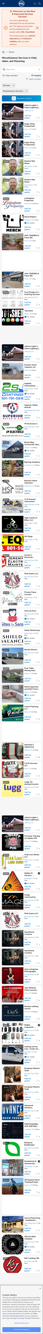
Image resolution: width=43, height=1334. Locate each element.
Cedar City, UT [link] (28, 111)
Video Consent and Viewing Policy (19, 1315)
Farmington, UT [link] (29, 878)
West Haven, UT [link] (29, 166)
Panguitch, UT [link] (29, 220)
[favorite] (37, 118)
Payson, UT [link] (28, 1185)
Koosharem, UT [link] (29, 465)
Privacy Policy (23, 1311)
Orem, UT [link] (27, 370)
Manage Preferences (21, 1323)
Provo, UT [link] (27, 129)
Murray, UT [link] (27, 204)
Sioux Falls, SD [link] (29, 1261)
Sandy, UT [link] (27, 673)
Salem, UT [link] (27, 692)
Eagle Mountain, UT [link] (30, 505)
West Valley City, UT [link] (30, 410)
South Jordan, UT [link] (29, 539)
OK (40, 1288)
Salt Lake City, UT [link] (30, 297)
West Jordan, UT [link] (29, 523)
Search (11, 52)
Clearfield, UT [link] (28, 1129)
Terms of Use (12, 1311)
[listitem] (21, 111)
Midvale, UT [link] (28, 750)
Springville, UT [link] (29, 1052)
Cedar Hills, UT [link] (29, 486)
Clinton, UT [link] (28, 448)
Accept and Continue (21, 1329)
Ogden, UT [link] (27, 314)
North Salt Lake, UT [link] (30, 427)
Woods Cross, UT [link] (30, 389)
